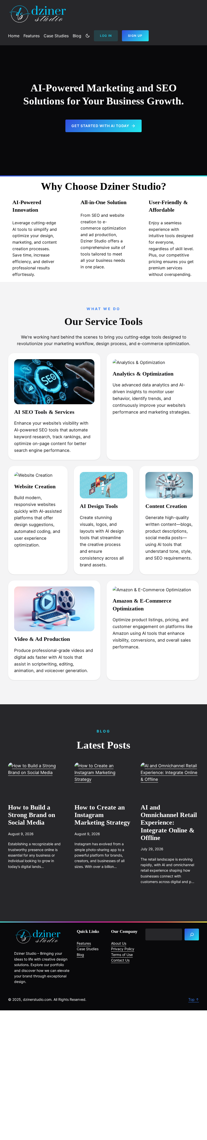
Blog (80, 954)
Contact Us (120, 960)
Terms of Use (122, 954)
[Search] (192, 934)
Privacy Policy (122, 949)
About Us (118, 943)
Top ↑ (193, 999)
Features (84, 943)
